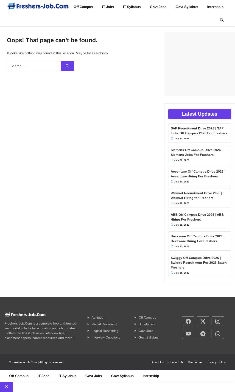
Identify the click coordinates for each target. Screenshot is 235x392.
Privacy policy (216, 362)
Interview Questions (106, 337)
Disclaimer (195, 362)
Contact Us (175, 362)
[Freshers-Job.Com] (38, 7)
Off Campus (83, 7)
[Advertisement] (200, 64)
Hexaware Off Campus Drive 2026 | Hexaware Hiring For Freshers (197, 238)
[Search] (67, 66)
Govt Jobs (158, 7)
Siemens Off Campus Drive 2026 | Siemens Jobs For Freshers (197, 152)
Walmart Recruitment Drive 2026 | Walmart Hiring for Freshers (196, 195)
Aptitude (98, 317)
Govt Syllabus (187, 7)
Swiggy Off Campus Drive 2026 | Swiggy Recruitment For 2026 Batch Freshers (199, 262)
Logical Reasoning (105, 331)
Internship (215, 7)
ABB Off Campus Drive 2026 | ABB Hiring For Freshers (197, 217)
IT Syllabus (132, 7)
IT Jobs (108, 7)
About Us (157, 362)
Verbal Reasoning (104, 324)
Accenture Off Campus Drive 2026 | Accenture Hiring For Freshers (198, 174)
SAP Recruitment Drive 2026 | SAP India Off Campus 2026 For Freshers (199, 130)
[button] (221, 20)
